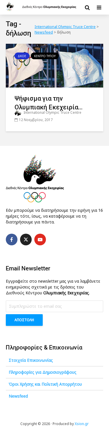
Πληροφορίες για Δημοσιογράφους (42, 372)
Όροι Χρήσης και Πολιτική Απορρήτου (45, 384)
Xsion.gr (82, 423)
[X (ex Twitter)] (26, 239)
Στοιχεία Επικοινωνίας (31, 360)
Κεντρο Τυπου (45, 56)
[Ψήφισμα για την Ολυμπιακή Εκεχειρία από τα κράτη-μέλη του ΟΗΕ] (54, 65)
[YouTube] (40, 239)
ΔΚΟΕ (22, 56)
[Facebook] (11, 239)
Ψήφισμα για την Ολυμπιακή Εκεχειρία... (49, 103)
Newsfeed (18, 396)
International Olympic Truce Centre (52, 112)
